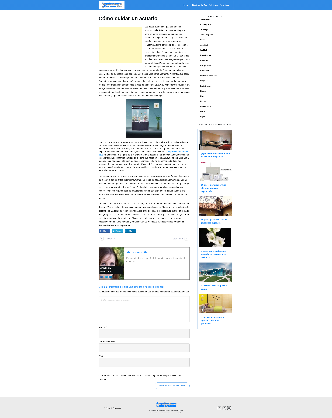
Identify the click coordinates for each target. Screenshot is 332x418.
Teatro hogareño (206, 35)
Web (101, 356)
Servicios (203, 40)
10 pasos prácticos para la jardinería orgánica (215, 211)
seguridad (204, 45)
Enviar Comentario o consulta (172, 386)
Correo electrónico (108, 342)
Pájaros (203, 117)
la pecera (153, 81)
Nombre (103, 327)
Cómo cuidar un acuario (128, 18)
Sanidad (203, 50)
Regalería (204, 60)
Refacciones (204, 71)
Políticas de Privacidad (112, 408)
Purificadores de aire (208, 76)
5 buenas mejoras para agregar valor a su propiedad (215, 310)
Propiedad (204, 81)
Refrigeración (205, 65)
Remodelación (205, 55)
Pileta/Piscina (205, 106)
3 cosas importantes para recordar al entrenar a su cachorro (215, 244)
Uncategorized (205, 25)
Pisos (202, 96)
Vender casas (205, 19)
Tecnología (204, 30)
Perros (202, 111)
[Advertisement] (120, 45)
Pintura (203, 101)
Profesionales (205, 86)
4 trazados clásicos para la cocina (215, 278)
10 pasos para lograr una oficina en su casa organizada (215, 178)
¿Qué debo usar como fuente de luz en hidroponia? (215, 145)
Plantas (203, 91)
